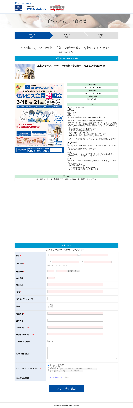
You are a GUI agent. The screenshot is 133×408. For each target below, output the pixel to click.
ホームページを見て (57, 365)
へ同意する (60, 377)
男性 (51, 305)
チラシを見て (55, 368)
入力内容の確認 (66, 388)
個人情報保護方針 (56, 377)
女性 (51, 307)
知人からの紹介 (55, 367)
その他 (52, 371)
